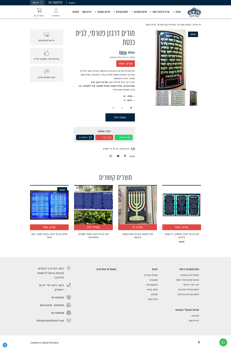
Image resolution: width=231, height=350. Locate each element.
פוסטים (75, 12)
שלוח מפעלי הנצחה (187, 310)
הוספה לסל (120, 117)
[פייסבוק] (125, 156)
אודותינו (195, 315)
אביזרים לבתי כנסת (161, 12)
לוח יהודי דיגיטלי (191, 284)
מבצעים (154, 280)
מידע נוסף (153, 299)
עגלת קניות (152, 289)
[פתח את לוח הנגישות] (5, 345)
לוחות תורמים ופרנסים (188, 294)
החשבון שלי (152, 284)
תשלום (154, 294)
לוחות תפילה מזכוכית (188, 289)
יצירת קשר (87, 12)
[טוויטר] (118, 156)
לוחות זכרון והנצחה (189, 275)
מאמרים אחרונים (106, 269)
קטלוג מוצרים (184, 24)
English (72, 2)
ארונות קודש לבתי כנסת (187, 280)
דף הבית (197, 24)
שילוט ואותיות (140, 12)
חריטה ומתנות (103, 12)
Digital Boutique (50, 342)
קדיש (126, 86)
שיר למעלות (89, 86)
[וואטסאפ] (110, 156)
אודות (178, 12)
